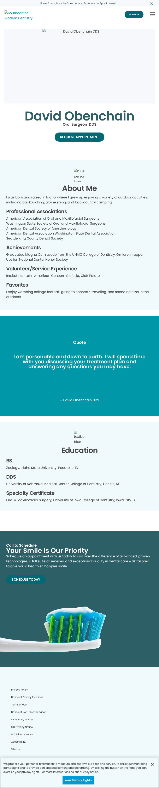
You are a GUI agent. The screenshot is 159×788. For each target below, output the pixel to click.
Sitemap (16, 749)
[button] (152, 14)
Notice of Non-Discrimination (29, 712)
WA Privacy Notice (22, 734)
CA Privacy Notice (22, 719)
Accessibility (18, 741)
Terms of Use (18, 704)
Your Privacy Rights (78, 780)
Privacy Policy (19, 689)
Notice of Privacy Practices (27, 697)
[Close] (152, 764)
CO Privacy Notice (22, 727)
